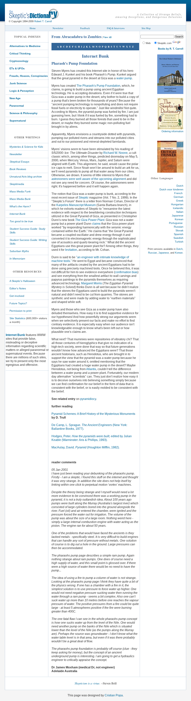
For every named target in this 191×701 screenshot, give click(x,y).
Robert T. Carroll (43, 21)
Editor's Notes (18, 288)
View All (107, 37)
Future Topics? (18, 303)
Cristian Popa (114, 695)
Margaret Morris (91, 283)
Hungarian (177, 204)
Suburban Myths (19, 251)
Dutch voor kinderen (171, 189)
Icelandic (178, 208)
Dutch (179, 185)
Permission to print (21, 310)
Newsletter (58, 28)
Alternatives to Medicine (25, 46)
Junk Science (18, 83)
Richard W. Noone (115, 152)
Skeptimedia (17, 184)
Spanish (178, 234)
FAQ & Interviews (116, 28)
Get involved (17, 295)
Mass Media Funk (20, 191)
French (178, 193)
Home (33, 28)
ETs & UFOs (17, 68)
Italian (179, 211)
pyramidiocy (88, 398)
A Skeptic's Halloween (22, 280)
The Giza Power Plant (89, 219)
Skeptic (83, 197)
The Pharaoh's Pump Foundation (98, 85)
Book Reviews (18, 169)
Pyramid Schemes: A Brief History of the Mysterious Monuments (93, 413)
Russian (178, 226)
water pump (124, 78)
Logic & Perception (22, 90)
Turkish (179, 241)
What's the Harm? (20, 206)
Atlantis (91, 369)
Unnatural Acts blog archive (26, 176)
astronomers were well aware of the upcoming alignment (88, 178)
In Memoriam (17, 258)
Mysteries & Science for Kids (26, 146)
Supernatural (18, 120)
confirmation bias (126, 272)
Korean (179, 219)
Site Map (146, 28)
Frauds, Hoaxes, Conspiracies (29, 75)
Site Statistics (17, 318)
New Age (15, 98)
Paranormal (17, 105)
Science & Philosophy (23, 113)
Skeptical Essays (19, 161)
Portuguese (176, 222)
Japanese (177, 215)
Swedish (178, 237)
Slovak (179, 230)
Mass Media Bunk (20, 198)
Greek (179, 200)
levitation (71, 249)
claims (96, 223)
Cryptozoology (19, 60)
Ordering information (172, 131)
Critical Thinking (20, 53)
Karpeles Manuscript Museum (76, 205)
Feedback (85, 28)
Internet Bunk (17, 213)
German (178, 196)
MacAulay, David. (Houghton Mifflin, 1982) (85, 447)
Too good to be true (21, 221)
